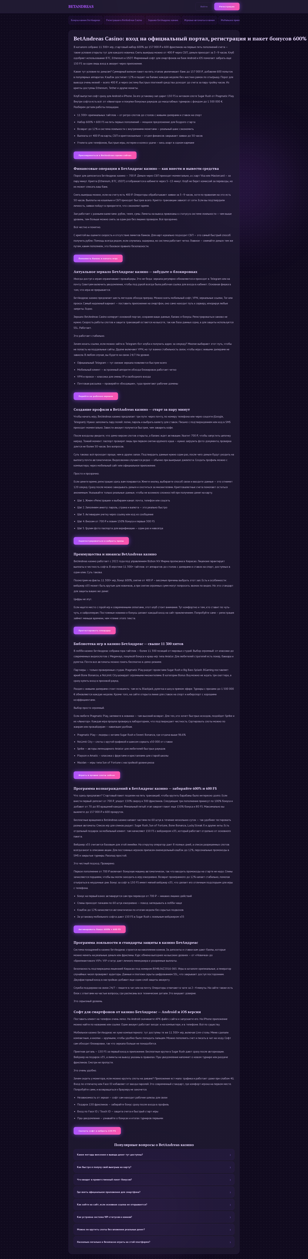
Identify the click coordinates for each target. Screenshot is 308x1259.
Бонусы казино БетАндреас (85, 20)
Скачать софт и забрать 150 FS (97, 1130)
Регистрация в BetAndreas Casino (124, 20)
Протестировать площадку (95, 630)
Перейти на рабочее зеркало (96, 396)
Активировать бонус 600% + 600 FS (100, 929)
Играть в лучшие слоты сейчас (97, 775)
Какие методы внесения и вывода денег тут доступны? (110, 1154)
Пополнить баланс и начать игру (98, 258)
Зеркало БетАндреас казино (163, 20)
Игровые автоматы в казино (199, 20)
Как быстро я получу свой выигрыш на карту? (104, 1167)
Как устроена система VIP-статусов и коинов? (104, 1217)
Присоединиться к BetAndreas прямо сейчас (105, 155)
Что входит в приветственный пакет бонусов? (104, 1179)
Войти (204, 6)
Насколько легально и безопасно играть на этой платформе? (113, 1241)
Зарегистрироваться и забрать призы (101, 541)
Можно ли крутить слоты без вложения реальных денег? (111, 1229)
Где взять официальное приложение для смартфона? (108, 1192)
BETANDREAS (80, 6)
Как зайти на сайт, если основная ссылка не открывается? (112, 1204)
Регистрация (227, 6)
